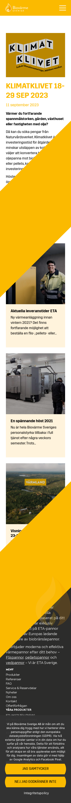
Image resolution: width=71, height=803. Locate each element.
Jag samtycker (35, 769)
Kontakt (11, 701)
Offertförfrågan (16, 706)
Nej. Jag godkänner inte (35, 782)
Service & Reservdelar (21, 688)
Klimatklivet (43, 137)
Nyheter (11, 692)
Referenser (13, 679)
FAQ (9, 683)
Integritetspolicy (36, 793)
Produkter (13, 675)
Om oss (11, 697)
